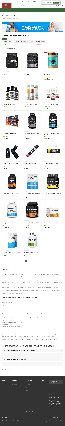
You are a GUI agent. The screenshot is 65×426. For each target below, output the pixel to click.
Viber (35, 411)
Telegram (32, 411)
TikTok (39, 411)
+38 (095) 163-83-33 (55, 386)
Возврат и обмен (43, 385)
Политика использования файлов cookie (31, 389)
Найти (44, 5)
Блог (13, 382)
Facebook (26, 411)
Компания (15, 380)
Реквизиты (28, 382)
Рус (58, 2)
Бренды (4, 382)
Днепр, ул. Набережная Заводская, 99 (56, 404)
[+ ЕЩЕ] (61, 10)
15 (38, 261)
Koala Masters (58, 417)
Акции (3, 380)
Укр (54, 2)
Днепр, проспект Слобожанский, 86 (55, 401)
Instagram (29, 411)
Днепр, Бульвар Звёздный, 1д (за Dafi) (55, 392)
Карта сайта (42, 390)
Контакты (14, 384)
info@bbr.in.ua (54, 389)
